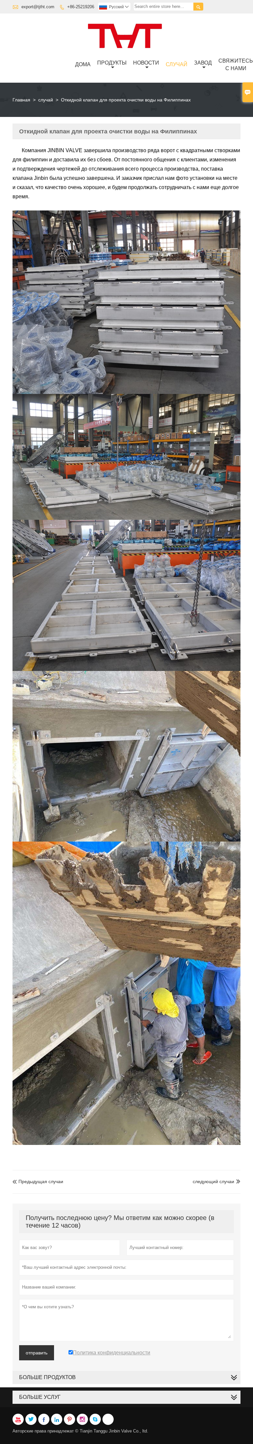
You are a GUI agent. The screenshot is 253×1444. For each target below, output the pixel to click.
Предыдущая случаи (38, 1181)
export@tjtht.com (37, 6)
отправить (36, 1352)
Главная (21, 99)
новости (146, 63)
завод (203, 63)
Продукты (111, 63)
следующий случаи (213, 1181)
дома (83, 64)
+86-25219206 (80, 6)
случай (176, 64)
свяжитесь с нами (235, 64)
